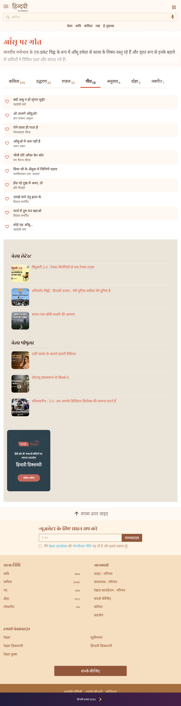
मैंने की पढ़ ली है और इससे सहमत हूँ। (86, 546)
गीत (91, 82)
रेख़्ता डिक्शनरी (13, 646)
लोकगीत (42, 607)
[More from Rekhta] (173, 7)
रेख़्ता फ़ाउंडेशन (58, 546)
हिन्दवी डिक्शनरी (101, 646)
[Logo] (20, 8)
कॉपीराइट (111, 691)
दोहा (135, 82)
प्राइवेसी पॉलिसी (73, 691)
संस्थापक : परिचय (105, 582)
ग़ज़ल (68, 82)
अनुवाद (113, 82)
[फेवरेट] (7, 101)
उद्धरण (43, 82)
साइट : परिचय (103, 574)
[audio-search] (172, 17)
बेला (69, 26)
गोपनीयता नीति (82, 546)
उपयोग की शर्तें (94, 691)
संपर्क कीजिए (102, 599)
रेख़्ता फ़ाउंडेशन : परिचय (109, 590)
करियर (98, 607)
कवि (78, 26)
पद (42, 590)
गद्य (98, 26)
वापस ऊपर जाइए (94, 514)
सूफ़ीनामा (96, 638)
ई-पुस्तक (108, 26)
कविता (17, 82)
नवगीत (157, 82)
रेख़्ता (7, 638)
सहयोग (98, 615)
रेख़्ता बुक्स (10, 654)
